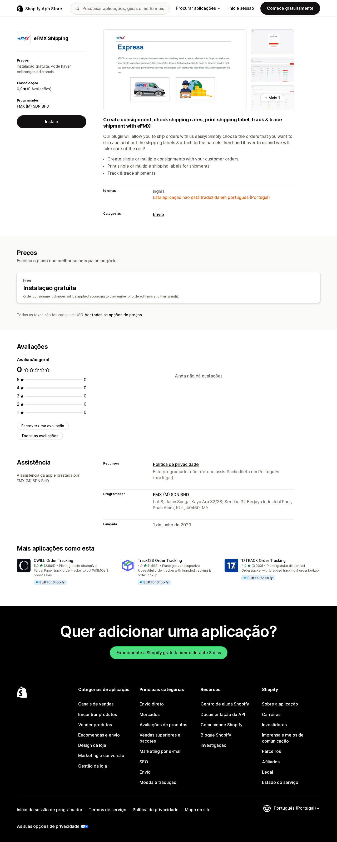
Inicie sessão (241, 8)
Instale (51, 121)
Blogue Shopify (216, 735)
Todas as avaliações (39, 435)
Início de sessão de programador (49, 809)
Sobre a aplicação (280, 704)
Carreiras (271, 714)
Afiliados (271, 761)
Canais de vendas (95, 704)
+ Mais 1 (272, 97)
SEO (144, 761)
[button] (64, 572)
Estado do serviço (280, 782)
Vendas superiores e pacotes (160, 738)
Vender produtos (95, 724)
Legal (267, 772)
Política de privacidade (176, 464)
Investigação (213, 745)
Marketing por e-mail (160, 751)
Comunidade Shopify (221, 724)
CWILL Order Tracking (53, 560)
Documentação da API (223, 714)
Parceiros (271, 751)
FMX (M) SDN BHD (33, 106)
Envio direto (152, 704)
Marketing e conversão (101, 755)
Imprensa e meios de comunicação (283, 738)
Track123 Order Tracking (160, 560)
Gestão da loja (92, 766)
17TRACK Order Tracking (263, 560)
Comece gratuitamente (290, 8)
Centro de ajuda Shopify (225, 704)
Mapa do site (198, 809)
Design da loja (92, 745)
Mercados (150, 714)
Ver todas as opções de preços (113, 314)
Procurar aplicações (196, 8)
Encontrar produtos (97, 714)
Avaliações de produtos (163, 724)
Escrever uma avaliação (42, 425)
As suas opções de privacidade (48, 826)
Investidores (274, 724)
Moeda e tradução (158, 782)
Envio (158, 214)
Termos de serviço (107, 809)
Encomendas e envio (99, 735)
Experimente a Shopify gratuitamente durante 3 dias (168, 652)
